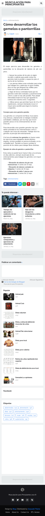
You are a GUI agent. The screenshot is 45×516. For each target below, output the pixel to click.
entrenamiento (14, 20)
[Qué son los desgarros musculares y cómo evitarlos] (33, 201)
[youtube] (22, 500)
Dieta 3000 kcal (21, 340)
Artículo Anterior (8, 280)
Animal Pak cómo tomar (23, 331)
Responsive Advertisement (22, 12)
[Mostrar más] (37, 184)
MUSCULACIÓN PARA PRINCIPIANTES (18, 3)
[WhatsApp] (24, 184)
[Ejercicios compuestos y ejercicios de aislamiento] (12, 229)
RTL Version (35, 512)
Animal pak (19, 294)
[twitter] (18, 500)
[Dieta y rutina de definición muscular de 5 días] (8, 324)
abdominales (11, 408)
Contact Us (25, 512)
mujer (20, 415)
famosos (9, 415)
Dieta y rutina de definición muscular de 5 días (25, 323)
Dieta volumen (20, 313)
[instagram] (27, 500)
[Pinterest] (28, 184)
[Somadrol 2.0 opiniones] (8, 380)
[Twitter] (20, 184)
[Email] (33, 184)
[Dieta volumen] (8, 315)
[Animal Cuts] (8, 306)
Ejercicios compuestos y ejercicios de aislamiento (8, 241)
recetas (31, 415)
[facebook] (13, 500)
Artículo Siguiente (36, 280)
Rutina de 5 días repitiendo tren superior (26, 360)
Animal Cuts (19, 303)
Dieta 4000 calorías (22, 350)
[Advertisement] (22, 449)
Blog (14, 509)
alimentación (26, 408)
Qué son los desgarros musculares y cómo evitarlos (32, 213)
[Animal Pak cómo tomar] (8, 333)
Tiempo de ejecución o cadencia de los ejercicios (9, 213)
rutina (8, 419)
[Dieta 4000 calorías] (8, 352)
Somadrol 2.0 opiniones (23, 377)
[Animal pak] (8, 296)
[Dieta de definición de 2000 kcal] (8, 370)
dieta (8, 411)
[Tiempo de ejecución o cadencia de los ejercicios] (12, 201)
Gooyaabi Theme (34, 509)
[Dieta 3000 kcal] (8, 343)
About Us (15, 512)
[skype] (32, 500)
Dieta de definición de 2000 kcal (27, 368)
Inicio (5, 20)
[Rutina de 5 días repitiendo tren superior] (8, 361)
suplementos (21, 419)
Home (7, 512)
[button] (2, 3)
